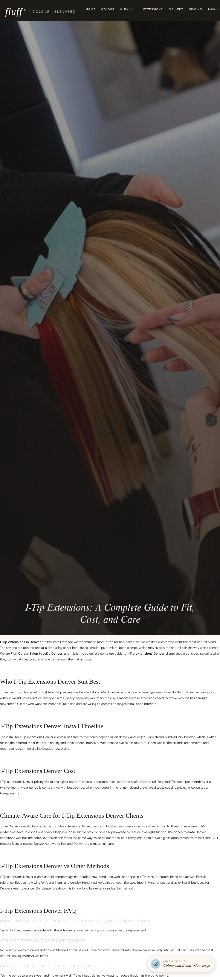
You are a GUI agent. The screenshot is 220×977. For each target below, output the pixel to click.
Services (128, 9)
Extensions (153, 9)
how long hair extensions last (95, 888)
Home (90, 9)
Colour (107, 9)
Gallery (176, 9)
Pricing (195, 9)
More (212, 9)
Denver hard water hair (50, 844)
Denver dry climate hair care (93, 844)
